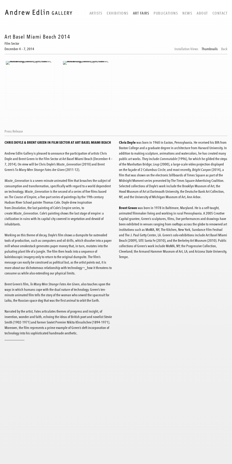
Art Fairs (141, 13)
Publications (166, 13)
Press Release (14, 131)
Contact (220, 13)
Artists (95, 13)
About (202, 13)
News (187, 13)
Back (224, 49)
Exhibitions (117, 13)
